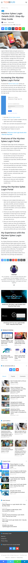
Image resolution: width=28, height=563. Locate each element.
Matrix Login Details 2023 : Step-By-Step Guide (20, 357)
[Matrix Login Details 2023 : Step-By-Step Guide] (21, 350)
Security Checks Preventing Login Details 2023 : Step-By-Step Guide (17, 479)
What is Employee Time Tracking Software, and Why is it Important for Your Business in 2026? (20, 451)
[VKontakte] (19, 260)
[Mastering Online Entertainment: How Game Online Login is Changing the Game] (5, 411)
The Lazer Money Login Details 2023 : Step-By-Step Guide (20, 342)
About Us (3, 536)
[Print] (24, 260)
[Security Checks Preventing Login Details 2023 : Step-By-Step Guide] (5, 479)
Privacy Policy (4, 540)
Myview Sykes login (13, 83)
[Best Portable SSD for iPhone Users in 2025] (5, 383)
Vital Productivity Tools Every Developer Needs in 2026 (7, 449)
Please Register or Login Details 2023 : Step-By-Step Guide (17, 465)
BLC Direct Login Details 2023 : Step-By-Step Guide (7, 357)
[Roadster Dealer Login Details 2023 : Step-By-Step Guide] (7, 335)
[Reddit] (16, 260)
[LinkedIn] (8, 260)
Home (3, 7)
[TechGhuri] (9, 2)
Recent (4, 376)
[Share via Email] (21, 260)
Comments (22, 376)
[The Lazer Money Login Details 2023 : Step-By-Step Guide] (21, 335)
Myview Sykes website (14, 117)
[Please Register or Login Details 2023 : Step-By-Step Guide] (5, 466)
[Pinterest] (13, 260)
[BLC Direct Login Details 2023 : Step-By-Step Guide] (7, 350)
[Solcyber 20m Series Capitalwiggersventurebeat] (5, 492)
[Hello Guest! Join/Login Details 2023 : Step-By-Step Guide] (5, 486)
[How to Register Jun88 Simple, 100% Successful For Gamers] (5, 473)
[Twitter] (5, 260)
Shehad (4, 22)
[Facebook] (2, 260)
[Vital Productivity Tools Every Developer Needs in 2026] (5, 398)
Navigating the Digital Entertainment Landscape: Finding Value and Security (17, 404)
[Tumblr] (10, 260)
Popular (13, 376)
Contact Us (3, 538)
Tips (7, 7)
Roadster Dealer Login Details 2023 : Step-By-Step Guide (7, 342)
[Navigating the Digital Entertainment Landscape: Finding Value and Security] (5, 404)
